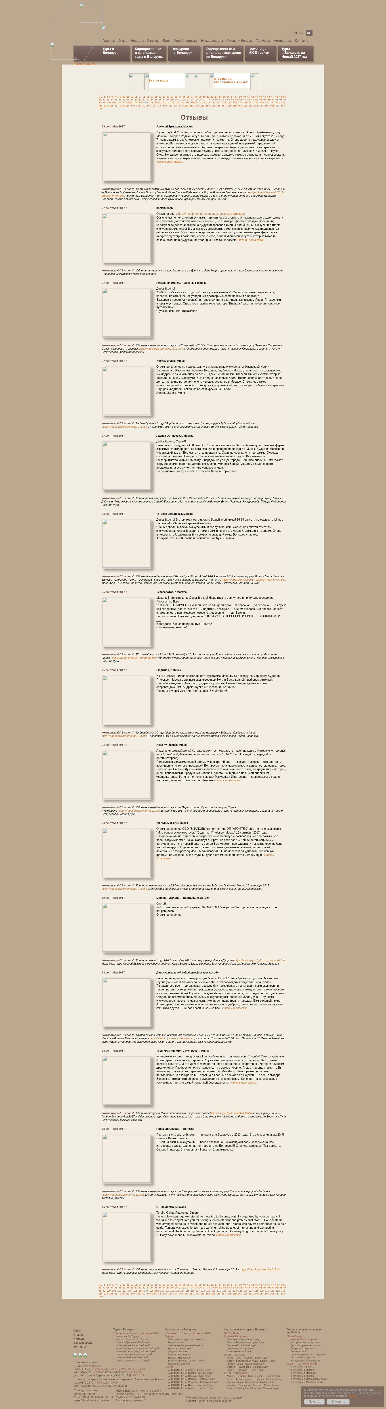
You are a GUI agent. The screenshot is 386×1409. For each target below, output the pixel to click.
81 (220, 99)
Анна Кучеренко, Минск (171, 744)
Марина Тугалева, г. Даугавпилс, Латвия (183, 897)
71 (180, 99)
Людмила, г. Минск (168, 670)
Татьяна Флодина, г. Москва (174, 513)
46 (268, 96)
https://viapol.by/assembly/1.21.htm (139, 810)
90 (256, 99)
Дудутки (172, 1351)
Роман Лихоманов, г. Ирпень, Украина (181, 282)
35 (224, 96)
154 (208, 105)
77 (204, 99)
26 (188, 96)
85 (236, 99)
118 (203, 102)
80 (216, 99)
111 (167, 102)
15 (144, 96)
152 (197, 105)
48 (276, 96)
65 (156, 99)
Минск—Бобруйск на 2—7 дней (134, 1354)
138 (122, 105)
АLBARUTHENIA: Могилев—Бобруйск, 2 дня (193, 1382)
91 (260, 99)
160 (240, 105)
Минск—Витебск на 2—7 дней (133, 1345)
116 (193, 102)
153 (202, 105)
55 (116, 99)
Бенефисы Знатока (179, 1363)
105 (135, 102)
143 (149, 105)
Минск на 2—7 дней (127, 1336)
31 (208, 96)
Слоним (192, 1360)
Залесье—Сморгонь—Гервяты (185, 1345)
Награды (79, 1338)
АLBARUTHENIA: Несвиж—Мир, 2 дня (189, 1376)
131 (272, 102)
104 (130, 102)
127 (251, 102)
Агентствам (283, 40)
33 (216, 96)
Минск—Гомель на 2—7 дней (132, 1360)
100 (109, 102)
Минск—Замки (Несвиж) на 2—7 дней (137, 1348)
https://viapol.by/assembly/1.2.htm (231, 1113)
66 (160, 99)
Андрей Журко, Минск (170, 361)
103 (125, 102)
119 (208, 102)
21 (168, 96)
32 (212, 96)
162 (251, 105)
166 (272, 105)
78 (208, 99)
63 (148, 99)
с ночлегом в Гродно (302, 1369)
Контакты (302, 40)
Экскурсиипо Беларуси (182, 50)
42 (252, 96)
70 (176, 99)
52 (104, 99)
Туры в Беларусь (110, 50)
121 (219, 102)
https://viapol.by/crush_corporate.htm (134, 657)
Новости (137, 40)
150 (186, 105)
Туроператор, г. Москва (171, 592)
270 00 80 (98, 1382)
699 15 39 (138, 1375)
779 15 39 (98, 1372)
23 (176, 96)
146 (165, 105)
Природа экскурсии (302, 1348)
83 (228, 99)
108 (151, 102)
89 (252, 99)
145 (159, 105)
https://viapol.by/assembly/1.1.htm (261, 1269)
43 (256, 96)
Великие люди (298, 1351)
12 (131, 96)
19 (160, 96)
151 (192, 105)
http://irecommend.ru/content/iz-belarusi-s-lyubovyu (211, 213)
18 (156, 96)
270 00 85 (125, 1368)
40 (244, 96)
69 (172, 99)
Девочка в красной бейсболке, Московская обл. (187, 972)
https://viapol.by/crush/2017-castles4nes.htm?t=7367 (253, 579)
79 (212, 99)
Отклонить (338, 1401)
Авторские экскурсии (303, 1357)
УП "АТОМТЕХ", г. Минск (172, 823)
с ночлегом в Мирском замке (307, 1382)
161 (245, 105)
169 (101, 108)
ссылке (352, 1396)
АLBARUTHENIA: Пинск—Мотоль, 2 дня (190, 1385)
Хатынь (183, 1351)
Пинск (201, 1360)
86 (240, 99)
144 (154, 105)
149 (181, 105)
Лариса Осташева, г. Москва (174, 435)
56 (120, 99)
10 (124, 96)
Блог (166, 40)
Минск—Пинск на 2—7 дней (132, 1357)
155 (213, 105)
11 (128, 96)
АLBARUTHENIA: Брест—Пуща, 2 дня (189, 1370)
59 (132, 99)
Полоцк (182, 1360)
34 (220, 96)
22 (172, 96)
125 (240, 102)
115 (187, 102)
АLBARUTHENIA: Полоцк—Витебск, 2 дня (191, 1379)
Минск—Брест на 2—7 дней (132, 1339)
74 (192, 99)
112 (172, 102)
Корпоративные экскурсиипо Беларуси (305, 1331)
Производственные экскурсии (308, 1354)
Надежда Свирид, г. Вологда (175, 1128)
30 (204, 96)
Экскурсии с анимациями (305, 1360)
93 (268, 99)
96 (280, 99)
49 (280, 96)
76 (200, 99)
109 (157, 102)
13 (135, 96)
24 (180, 96)
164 (261, 105)
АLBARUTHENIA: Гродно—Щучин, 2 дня (190, 1372)
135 (106, 105)
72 (184, 99)
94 (272, 99)
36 (228, 96)
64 (152, 99)
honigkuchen (164, 208)
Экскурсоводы (211, 40)
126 (245, 102)
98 (100, 102)
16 (148, 96)
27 (192, 96)
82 (224, 99)
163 (256, 105)
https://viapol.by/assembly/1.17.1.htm (160, 348)
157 (224, 105)
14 (139, 96)
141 (138, 105)
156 (218, 105)
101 (114, 102)
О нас (122, 40)
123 (229, 102)
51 (100, 99)
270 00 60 (98, 1368)
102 (119, 102)
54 (112, 99)
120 (213, 102)
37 (232, 96)
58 (128, 99)
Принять (314, 1401)
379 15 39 (139, 1368)
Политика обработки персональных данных (214, 1397)
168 (283, 105)
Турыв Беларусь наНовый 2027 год (294, 52)
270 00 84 (111, 1368)
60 (136, 99)
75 (196, 99)
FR (301, 33)
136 (111, 105)
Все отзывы (158, 80)
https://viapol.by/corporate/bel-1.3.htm (124, 426)
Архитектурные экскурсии (305, 1345)
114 (182, 102)
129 (262, 102)
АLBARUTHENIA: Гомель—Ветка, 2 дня (190, 1388)
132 (278, 102)
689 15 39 (134, 1372)
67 (164, 99)
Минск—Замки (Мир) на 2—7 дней (135, 1351)
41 (248, 96)
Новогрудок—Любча (179, 1348)
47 (272, 96)
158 (229, 105)
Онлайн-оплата (185, 40)
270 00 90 (111, 1382)
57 (124, 99)
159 (235, 105)
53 (108, 99)
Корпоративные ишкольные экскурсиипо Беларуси (223, 52)
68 (168, 99)
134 (101, 105)
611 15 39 (98, 1385)
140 (133, 105)
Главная (109, 40)
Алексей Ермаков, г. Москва (174, 126)
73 (188, 99)
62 (144, 99)
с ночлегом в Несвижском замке (309, 1379)
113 (177, 102)
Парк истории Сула (179, 1354)
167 (277, 105)
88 (248, 99)
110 (162, 102)
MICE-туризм (258, 52)
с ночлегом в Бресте (302, 1366)
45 (264, 96)
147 (170, 105)
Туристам (263, 40)
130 (267, 102)
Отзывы (153, 40)
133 (283, 102)
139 (127, 105)
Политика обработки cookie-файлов (209, 1401)
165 (267, 105)
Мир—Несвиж (176, 1342)
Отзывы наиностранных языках (231, 80)
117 (198, 102)
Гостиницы (257, 49)
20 (164, 96)
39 (240, 96)
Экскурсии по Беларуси (180, 1329)
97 (284, 99)
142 (143, 105)
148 (176, 105)
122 (224, 102)
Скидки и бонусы (239, 40)
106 (141, 102)
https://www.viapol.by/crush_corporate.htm (260, 960)
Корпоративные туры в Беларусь (245, 1329)
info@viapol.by (91, 1365)
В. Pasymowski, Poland (171, 1207)
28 (196, 96)
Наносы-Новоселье (179, 1357)
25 (184, 96)
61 (140, 99)
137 (117, 105)
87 (244, 99)
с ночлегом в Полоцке (303, 1372)
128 (256, 102)
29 (200, 96)
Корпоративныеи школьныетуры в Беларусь (149, 52)
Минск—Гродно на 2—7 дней (132, 1342)
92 (264, 99)
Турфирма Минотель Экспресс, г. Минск (182, 1050)
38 (236, 96)
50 (284, 96)
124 (235, 102)
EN (295, 33)
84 (232, 99)
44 (260, 96)
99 (104, 102)
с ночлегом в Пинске (302, 1375)
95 (276, 99)
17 (152, 96)
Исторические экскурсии (305, 1342)
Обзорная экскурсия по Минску (186, 1339)
